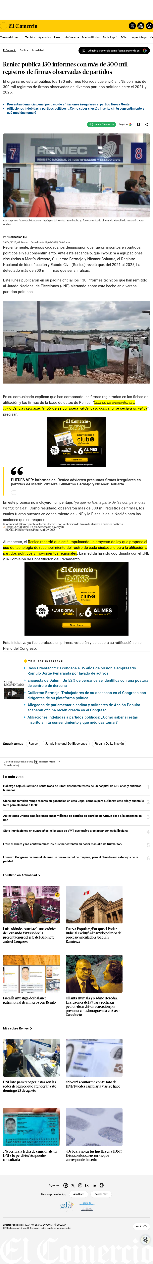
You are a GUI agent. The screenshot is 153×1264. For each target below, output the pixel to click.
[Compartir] (146, 124)
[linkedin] (94, 1185)
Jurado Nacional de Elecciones (66, 743)
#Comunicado (11, 524)
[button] (14, 693)
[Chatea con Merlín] (132, 25)
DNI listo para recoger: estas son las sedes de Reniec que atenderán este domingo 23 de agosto (29, 1086)
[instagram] (80, 1185)
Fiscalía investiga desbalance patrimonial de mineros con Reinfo (29, 1000)
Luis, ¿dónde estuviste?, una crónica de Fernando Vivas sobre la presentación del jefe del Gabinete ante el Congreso (30, 935)
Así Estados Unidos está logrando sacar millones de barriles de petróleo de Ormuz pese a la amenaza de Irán (72, 818)
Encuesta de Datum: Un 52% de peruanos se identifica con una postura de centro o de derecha (87, 683)
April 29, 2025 (47, 529)
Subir (139, 1226)
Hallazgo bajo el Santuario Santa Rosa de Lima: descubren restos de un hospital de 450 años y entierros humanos (72, 788)
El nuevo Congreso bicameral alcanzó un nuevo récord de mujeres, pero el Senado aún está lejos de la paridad (70, 859)
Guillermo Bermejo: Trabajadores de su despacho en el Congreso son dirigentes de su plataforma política (86, 695)
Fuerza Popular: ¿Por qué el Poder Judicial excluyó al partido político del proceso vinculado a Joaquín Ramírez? (94, 935)
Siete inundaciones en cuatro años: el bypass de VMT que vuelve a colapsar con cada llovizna (65, 831)
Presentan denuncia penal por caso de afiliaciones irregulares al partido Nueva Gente (68, 104)
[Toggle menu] (3, 25)
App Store (78, 1194)
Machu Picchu (91, 37)
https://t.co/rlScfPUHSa (20, 527)
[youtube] (87, 1185)
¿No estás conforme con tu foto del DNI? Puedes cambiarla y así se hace (93, 1084)
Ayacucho (44, 37)
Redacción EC (17, 237)
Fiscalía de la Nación (109, 743)
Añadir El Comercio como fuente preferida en (113, 50)
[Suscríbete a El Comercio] (140, 25)
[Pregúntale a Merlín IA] (145, 1239)
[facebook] (65, 1185)
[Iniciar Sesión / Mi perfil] (149, 25)
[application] (14, 693)
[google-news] (101, 1185)
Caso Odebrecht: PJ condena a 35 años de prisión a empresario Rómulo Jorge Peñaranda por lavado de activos (81, 671)
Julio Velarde (71, 37)
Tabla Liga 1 (110, 37)
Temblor (30, 37)
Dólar (124, 37)
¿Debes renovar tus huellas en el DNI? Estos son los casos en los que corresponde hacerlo (94, 1155)
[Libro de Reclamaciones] (87, 1206)
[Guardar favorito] (138, 124)
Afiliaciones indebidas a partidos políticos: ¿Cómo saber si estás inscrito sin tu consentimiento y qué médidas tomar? (82, 720)
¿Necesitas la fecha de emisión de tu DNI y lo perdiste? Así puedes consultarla (30, 1155)
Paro (57, 37)
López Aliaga (139, 37)
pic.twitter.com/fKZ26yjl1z (49, 527)
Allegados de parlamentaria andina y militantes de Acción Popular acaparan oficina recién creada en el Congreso (83, 707)
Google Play (101, 1194)
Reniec (33, 743)
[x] (73, 1185)
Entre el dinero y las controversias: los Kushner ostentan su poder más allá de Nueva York (62, 844)
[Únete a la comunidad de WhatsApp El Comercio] (101, 124)
